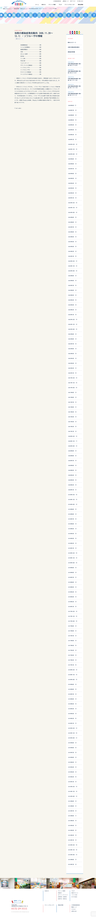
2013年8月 (71, 859)
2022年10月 (71, 329)
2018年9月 (71, 567)
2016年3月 (71, 713)
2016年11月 (71, 674)
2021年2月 (71, 426)
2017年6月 (71, 640)
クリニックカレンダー (70, 4)
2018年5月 (71, 587)
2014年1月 (71, 840)
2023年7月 (71, 285)
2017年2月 (71, 660)
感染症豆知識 (71, 51)
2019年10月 (71, 504)
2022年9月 (71, 334)
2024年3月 (71, 246)
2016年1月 (71, 723)
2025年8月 (71, 163)
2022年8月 (71, 339)
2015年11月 (71, 733)
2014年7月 (71, 810)
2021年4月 (71, 416)
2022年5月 (71, 353)
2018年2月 (71, 601)
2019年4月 (71, 533)
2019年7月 (71, 519)
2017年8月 (71, 630)
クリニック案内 (52, 4)
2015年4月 (71, 767)
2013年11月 (71, 849)
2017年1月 (71, 664)
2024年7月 (71, 227)
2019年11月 (71, 499)
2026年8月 (71, 105)
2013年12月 (71, 845)
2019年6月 (71, 523)
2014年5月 (71, 820)
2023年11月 (71, 266)
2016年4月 (71, 708)
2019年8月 (71, 514)
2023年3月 (71, 304)
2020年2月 (71, 484)
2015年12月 (71, 728)
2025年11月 (71, 149)
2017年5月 (71, 645)
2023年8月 (71, 280)
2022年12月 (71, 319)
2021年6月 (71, 407)
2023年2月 (71, 309)
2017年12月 (71, 611)
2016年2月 (71, 718)
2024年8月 (71, 222)
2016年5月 (71, 703)
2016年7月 (71, 694)
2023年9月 (71, 275)
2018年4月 (71, 592)
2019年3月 (71, 538)
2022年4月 (71, 358)
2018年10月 (71, 562)
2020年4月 (71, 475)
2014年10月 (71, 796)
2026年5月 (71, 120)
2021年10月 (71, 387)
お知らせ (44, 4)
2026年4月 (71, 124)
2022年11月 (71, 324)
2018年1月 (71, 606)
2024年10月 (71, 212)
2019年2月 (71, 543)
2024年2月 (71, 251)
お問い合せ (80, 1)
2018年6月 (71, 582)
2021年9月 (71, 392)
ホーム (37, 4)
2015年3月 (71, 772)
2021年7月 (71, 402)
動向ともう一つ (72, 42)
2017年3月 (71, 655)
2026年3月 (71, 129)
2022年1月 (71, 373)
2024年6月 (71, 231)
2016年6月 (71, 699)
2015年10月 (71, 737)
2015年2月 (71, 776)
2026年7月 (71, 110)
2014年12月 (71, 786)
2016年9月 (71, 684)
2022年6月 (71, 348)
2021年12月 (71, 377)
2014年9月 (71, 801)
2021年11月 (71, 382)
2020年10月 (71, 446)
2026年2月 (71, 134)
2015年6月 (71, 757)
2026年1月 (71, 139)
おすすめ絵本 (74, 896)
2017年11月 (71, 616)
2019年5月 (71, 528)
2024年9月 (71, 217)
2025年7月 (71, 168)
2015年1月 (71, 781)
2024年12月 (71, 202)
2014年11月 (71, 791)
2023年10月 (71, 270)
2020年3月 (71, 480)
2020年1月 (71, 489)
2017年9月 (71, 626)
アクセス (73, 1)
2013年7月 (71, 864)
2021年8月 (71, 397)
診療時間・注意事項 (62, 896)
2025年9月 (71, 158)
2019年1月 (71, 548)
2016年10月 (71, 679)
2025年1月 (71, 197)
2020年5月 (71, 470)
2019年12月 (71, 494)
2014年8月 (71, 806)
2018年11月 (71, 557)
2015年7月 (71, 752)
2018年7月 (71, 577)
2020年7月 (71, 460)
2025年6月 (71, 173)
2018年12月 (71, 553)
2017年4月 (71, 650)
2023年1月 (71, 314)
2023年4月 (71, 300)
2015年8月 (71, 747)
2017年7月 (71, 635)
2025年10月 (71, 154)
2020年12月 (71, 436)
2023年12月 (71, 261)
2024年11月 (71, 207)
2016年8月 (71, 689)
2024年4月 (71, 241)
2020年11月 (71, 441)
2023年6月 (71, 290)
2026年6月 (71, 115)
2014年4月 (71, 825)
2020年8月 (71, 455)
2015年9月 (71, 742)
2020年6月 (71, 465)
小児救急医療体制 (57, 1)
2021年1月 (71, 431)
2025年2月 (71, 193)
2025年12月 (71, 144)
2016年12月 (71, 669)
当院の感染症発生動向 (73, 47)
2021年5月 (71, 411)
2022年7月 (71, 343)
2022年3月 (71, 363)
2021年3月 (71, 421)
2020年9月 (71, 450)
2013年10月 (71, 854)
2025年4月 (71, 183)
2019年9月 (71, 509)
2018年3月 (71, 596)
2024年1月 (71, 256)
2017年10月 (71, 621)
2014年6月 (71, 815)
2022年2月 (71, 368)
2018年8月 (71, 572)
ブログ (60, 4)
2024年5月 (71, 236)
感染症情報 (80, 4)
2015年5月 (71, 762)
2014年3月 (71, 830)
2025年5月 (71, 178)
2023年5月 (71, 295)
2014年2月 (71, 835)
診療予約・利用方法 (62, 898)
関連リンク (66, 1)
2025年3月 (71, 188)
